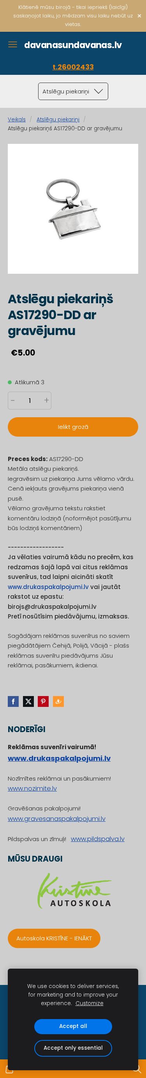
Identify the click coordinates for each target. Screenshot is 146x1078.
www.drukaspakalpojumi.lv (48, 587)
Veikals (17, 119)
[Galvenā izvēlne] (12, 44)
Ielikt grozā (73, 427)
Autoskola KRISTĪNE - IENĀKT (54, 938)
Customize (90, 1003)
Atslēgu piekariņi (58, 119)
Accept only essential (73, 1048)
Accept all (73, 1026)
